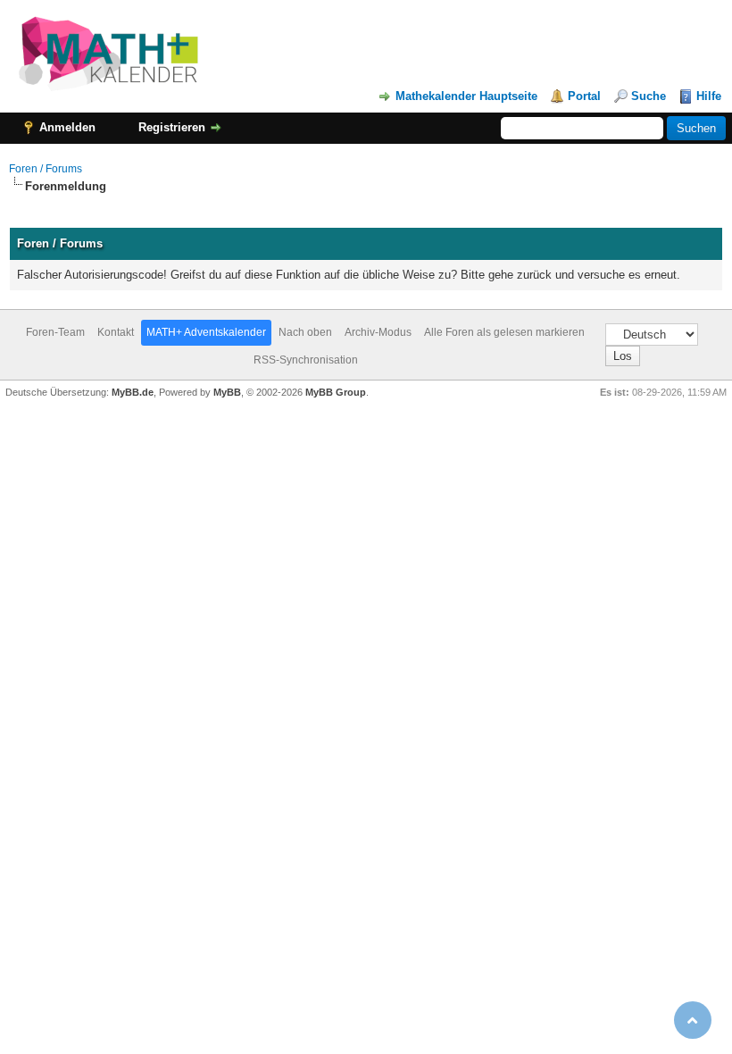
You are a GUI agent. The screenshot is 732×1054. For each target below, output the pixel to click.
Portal (584, 96)
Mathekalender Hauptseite (466, 96)
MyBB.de (133, 392)
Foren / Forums (45, 169)
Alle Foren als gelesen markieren (504, 332)
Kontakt (115, 332)
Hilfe (708, 96)
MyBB (227, 392)
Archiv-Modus (378, 332)
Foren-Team (55, 332)
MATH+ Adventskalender (206, 332)
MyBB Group (335, 392)
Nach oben (305, 332)
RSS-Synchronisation (306, 360)
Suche (648, 96)
